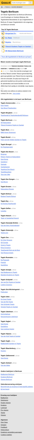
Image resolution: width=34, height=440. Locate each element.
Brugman (4, 154)
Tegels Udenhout (7, 312)
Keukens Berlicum (7, 377)
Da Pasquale (5, 260)
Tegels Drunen (6, 186)
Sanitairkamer (5, 167)
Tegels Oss (5, 237)
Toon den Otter (5, 174)
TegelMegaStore (6, 172)
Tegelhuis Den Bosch (8, 169)
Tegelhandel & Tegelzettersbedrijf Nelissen (14, 115)
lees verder (16, 93)
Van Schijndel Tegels (7, 304)
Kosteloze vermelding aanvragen (11, 432)
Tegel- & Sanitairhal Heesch (10, 218)
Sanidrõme (4, 265)
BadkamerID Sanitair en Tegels (11, 343)
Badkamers (4, 398)
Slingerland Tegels (11, 33)
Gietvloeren (4, 400)
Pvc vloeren (4, 410)
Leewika (3, 211)
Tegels (3, 413)
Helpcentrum (5, 430)
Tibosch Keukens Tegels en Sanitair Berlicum (19, 46)
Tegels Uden (5, 297)
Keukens (3, 405)
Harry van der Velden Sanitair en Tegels (13, 140)
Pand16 (3, 262)
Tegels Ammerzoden (8, 103)
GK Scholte (4, 242)
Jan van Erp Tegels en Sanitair (10, 282)
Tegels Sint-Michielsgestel (10, 289)
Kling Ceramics (6, 247)
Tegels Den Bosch (7, 152)
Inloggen (3, 425)
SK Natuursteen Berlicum (14, 51)
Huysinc (8, 42)
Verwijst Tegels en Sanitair (9, 307)
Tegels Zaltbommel (7, 355)
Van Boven (4, 182)
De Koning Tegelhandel (8, 203)
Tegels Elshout (6, 194)
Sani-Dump (4, 159)
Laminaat (4, 408)
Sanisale (3, 164)
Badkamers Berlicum (7, 374)
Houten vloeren (6, 403)
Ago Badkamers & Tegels (9, 272)
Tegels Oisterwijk (7, 230)
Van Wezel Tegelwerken (8, 108)
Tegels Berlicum (6, 120)
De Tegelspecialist (7, 147)
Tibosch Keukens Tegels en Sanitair (12, 125)
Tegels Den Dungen (8, 179)
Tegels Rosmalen (7, 257)
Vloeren (3, 415)
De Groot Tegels (6, 299)
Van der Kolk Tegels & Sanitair (10, 336)
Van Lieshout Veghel (7, 329)
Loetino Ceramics (6, 285)
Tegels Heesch (6, 216)
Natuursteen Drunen (7, 189)
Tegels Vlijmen (6, 334)
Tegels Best (5, 130)
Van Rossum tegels (7, 253)
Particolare (4, 292)
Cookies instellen (6, 435)
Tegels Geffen (6, 208)
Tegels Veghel (6, 321)
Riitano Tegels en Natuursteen (10, 157)
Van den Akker (5, 365)
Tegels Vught (5, 341)
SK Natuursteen (6, 122)
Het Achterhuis (5, 314)
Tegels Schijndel (7, 279)
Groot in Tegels (5, 245)
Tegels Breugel (6, 144)
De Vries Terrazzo (6, 240)
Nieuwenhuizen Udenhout (9, 316)
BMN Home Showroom (8, 132)
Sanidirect (4, 162)
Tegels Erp (4, 201)
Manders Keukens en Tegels (10, 275)
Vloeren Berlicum (6, 379)
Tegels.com (4, 233)
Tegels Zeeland (6, 363)
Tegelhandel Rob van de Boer (10, 250)
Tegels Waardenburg (8, 348)
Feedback (4, 427)
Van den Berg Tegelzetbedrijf (10, 225)
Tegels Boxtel (5, 137)
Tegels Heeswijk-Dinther (9, 223)
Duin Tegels (4, 105)
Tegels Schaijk (6, 270)
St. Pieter (8, 38)
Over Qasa (4, 422)
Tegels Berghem (6, 113)
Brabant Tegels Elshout (8, 196)
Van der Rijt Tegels (7, 302)
